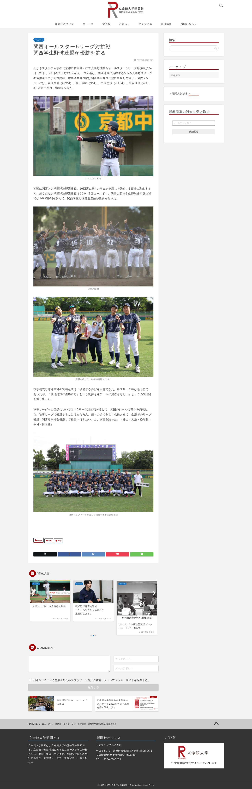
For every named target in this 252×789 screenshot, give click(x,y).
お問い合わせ (189, 24)
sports (39, 541)
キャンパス (145, 24)
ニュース (88, 24)
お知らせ (124, 24)
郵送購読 (166, 24)
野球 (59, 541)
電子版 (106, 24)
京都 (50, 541)
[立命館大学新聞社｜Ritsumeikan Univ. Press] (126, 17)
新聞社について (64, 24)
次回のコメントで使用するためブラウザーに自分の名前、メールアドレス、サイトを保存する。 (92, 680)
